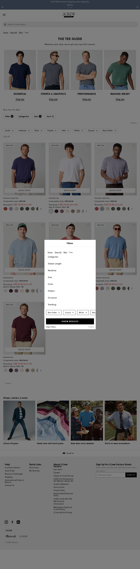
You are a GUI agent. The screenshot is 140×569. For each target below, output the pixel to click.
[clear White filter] (86, 312)
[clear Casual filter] (73, 312)
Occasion (52, 297)
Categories (53, 256)
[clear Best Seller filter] (59, 312)
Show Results (70, 321)
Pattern (51, 290)
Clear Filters (51, 327)
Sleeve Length (55, 263)
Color (50, 284)
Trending (52, 304)
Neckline (52, 270)
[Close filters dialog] (93, 243)
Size (50, 277)
